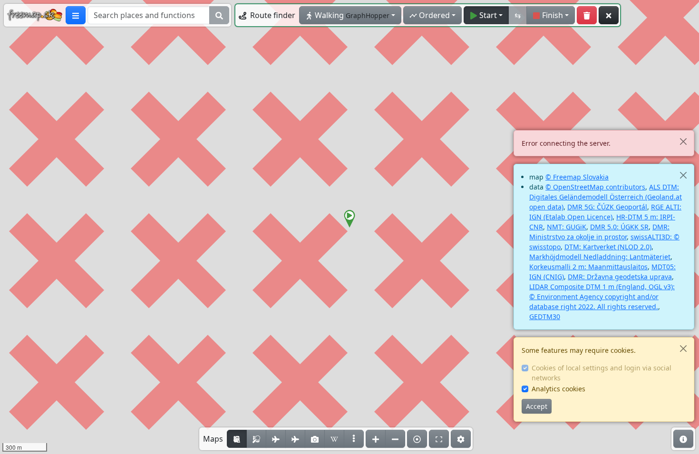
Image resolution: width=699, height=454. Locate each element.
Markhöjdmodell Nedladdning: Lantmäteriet (599, 256)
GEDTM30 (544, 316)
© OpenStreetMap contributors (595, 186)
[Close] (683, 141)
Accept (536, 406)
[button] (349, 218)
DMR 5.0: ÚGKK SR (619, 226)
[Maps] (354, 439)
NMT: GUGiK (566, 226)
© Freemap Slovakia (577, 176)
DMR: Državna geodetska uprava (620, 276)
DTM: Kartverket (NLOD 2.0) (607, 246)
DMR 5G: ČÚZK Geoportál (607, 206)
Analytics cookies (558, 388)
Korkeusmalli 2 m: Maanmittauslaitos (588, 266)
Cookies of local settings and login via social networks (601, 372)
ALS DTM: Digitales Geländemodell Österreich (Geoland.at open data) (605, 196)
